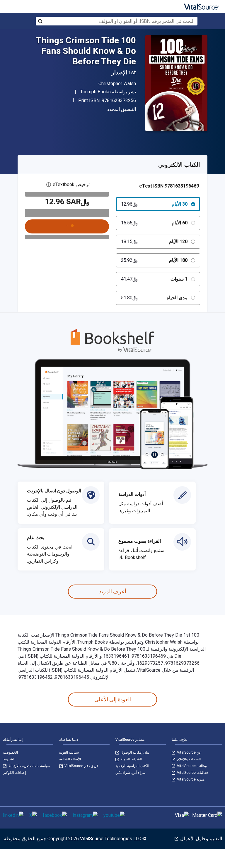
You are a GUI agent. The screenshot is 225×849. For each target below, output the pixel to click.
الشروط (9, 759)
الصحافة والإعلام (188, 759)
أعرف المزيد (112, 591)
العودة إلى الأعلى (112, 699)
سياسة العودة (69, 752)
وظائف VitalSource (191, 766)
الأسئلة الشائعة (70, 759)
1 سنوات (154, 279)
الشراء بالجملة (131, 759)
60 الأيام (154, 223)
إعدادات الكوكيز (14, 773)
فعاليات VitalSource (192, 773)
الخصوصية (10, 752)
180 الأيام (154, 260)
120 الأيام (154, 241)
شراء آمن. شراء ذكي (130, 773)
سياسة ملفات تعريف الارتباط (28, 766)
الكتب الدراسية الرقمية (132, 766)
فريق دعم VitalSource (81, 766)
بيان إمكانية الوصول (134, 752)
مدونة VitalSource (190, 779)
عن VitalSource (188, 752)
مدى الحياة (154, 297)
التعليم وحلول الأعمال (200, 838)
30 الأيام (154, 204)
